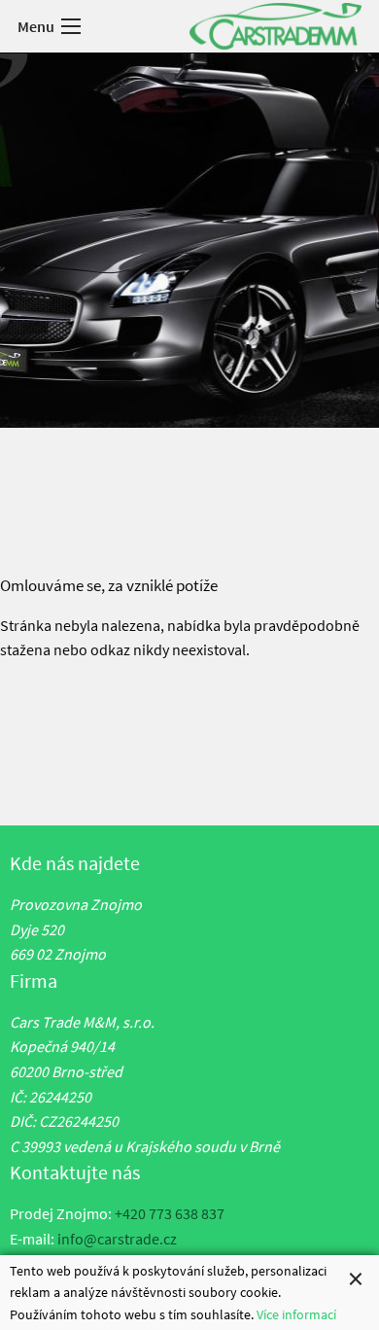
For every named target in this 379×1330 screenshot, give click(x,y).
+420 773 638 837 (169, 1213)
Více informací (296, 1314)
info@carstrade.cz (117, 1238)
